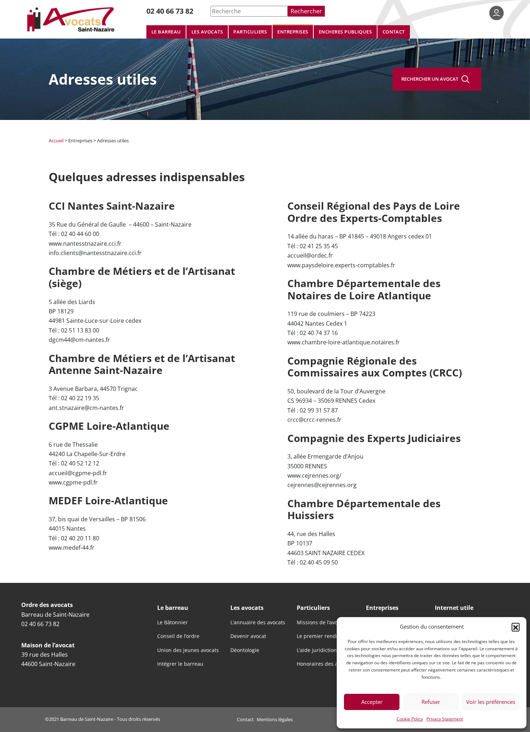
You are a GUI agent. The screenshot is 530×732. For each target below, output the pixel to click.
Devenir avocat (248, 636)
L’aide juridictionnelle (323, 650)
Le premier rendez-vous (325, 636)
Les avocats (207, 32)
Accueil (56, 140)
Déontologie (244, 650)
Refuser (430, 701)
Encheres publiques (345, 32)
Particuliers (250, 32)
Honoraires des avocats (325, 664)
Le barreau (166, 32)
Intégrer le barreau (180, 664)
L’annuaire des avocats (257, 622)
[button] (515, 626)
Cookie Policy (410, 719)
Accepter (372, 701)
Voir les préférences (490, 701)
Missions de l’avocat (321, 622)
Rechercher (306, 11)
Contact (394, 32)
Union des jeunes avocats (188, 650)
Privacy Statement (445, 719)
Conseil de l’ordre (178, 636)
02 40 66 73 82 (169, 11)
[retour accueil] (72, 19)
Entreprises (292, 32)
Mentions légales (275, 719)
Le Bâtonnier (172, 622)
